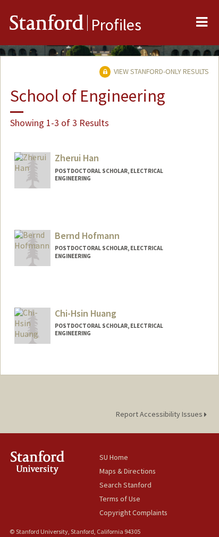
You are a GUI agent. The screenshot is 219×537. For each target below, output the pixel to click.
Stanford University (54, 462)
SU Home (113, 457)
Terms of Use (119, 498)
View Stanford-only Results (160, 71)
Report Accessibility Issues (160, 414)
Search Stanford (125, 485)
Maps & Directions (127, 471)
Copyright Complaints (133, 512)
